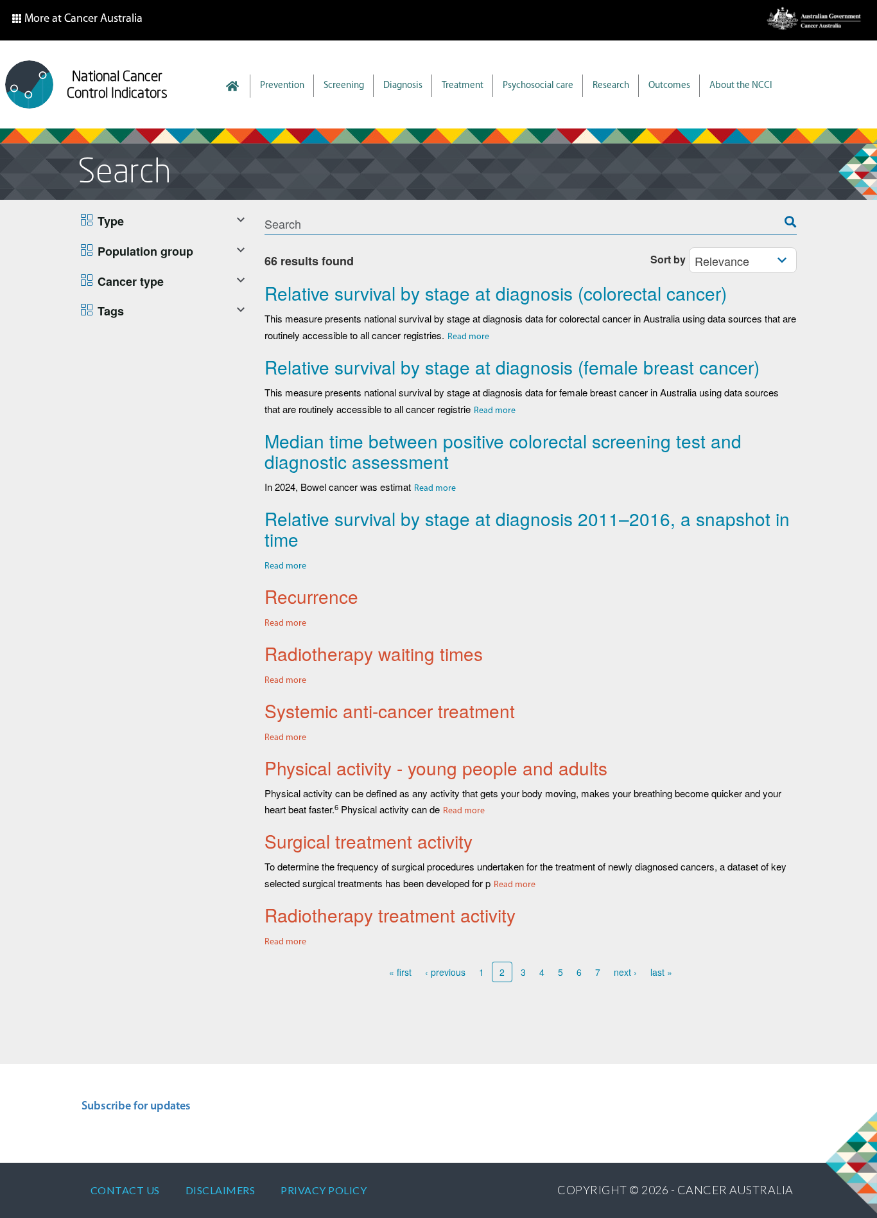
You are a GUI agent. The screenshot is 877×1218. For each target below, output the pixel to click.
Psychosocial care (538, 86)
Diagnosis (402, 86)
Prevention (282, 86)
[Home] (29, 84)
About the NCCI (740, 86)
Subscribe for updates (136, 1107)
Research (611, 86)
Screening (344, 86)
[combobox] (743, 260)
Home (238, 86)
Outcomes (669, 86)
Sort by (668, 259)
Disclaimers (221, 1190)
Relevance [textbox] (722, 260)
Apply (796, 213)
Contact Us (125, 1190)
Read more (468, 337)
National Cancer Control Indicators (117, 84)
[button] (77, 20)
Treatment (462, 86)
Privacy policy (324, 1190)
